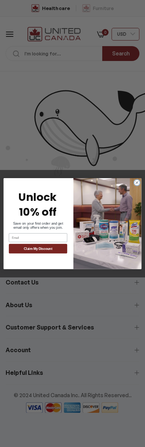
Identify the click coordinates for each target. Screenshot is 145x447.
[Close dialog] (137, 182)
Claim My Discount (38, 249)
